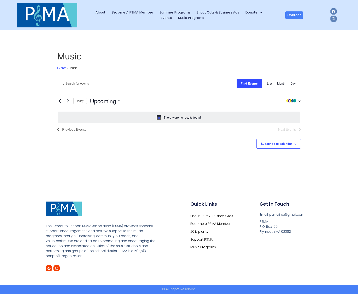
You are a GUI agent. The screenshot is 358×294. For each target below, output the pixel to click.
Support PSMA (201, 239)
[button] (292, 100)
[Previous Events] (59, 100)
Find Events (249, 83)
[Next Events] (67, 100)
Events (166, 17)
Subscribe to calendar (276, 143)
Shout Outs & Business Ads (218, 12)
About (100, 12)
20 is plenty (199, 231)
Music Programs (191, 17)
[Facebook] (333, 11)
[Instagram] (333, 19)
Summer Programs (175, 12)
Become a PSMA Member (132, 12)
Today (80, 100)
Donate (251, 12)
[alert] (179, 117)
